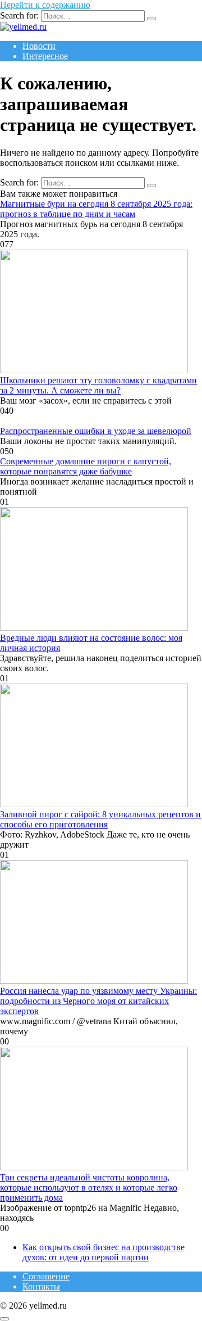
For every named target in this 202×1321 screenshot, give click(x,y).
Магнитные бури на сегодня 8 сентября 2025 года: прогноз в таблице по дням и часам (96, 209)
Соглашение (46, 1276)
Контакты (41, 1286)
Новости (39, 46)
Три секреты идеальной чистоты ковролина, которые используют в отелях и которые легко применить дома (88, 1187)
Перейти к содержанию (45, 5)
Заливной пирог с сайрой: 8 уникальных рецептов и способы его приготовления (100, 819)
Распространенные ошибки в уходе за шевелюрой (95, 431)
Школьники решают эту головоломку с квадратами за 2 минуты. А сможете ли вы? (98, 385)
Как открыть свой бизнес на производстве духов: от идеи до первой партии (103, 1252)
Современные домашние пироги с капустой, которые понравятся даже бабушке (85, 466)
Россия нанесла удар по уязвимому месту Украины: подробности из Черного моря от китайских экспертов (98, 1001)
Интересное (45, 56)
